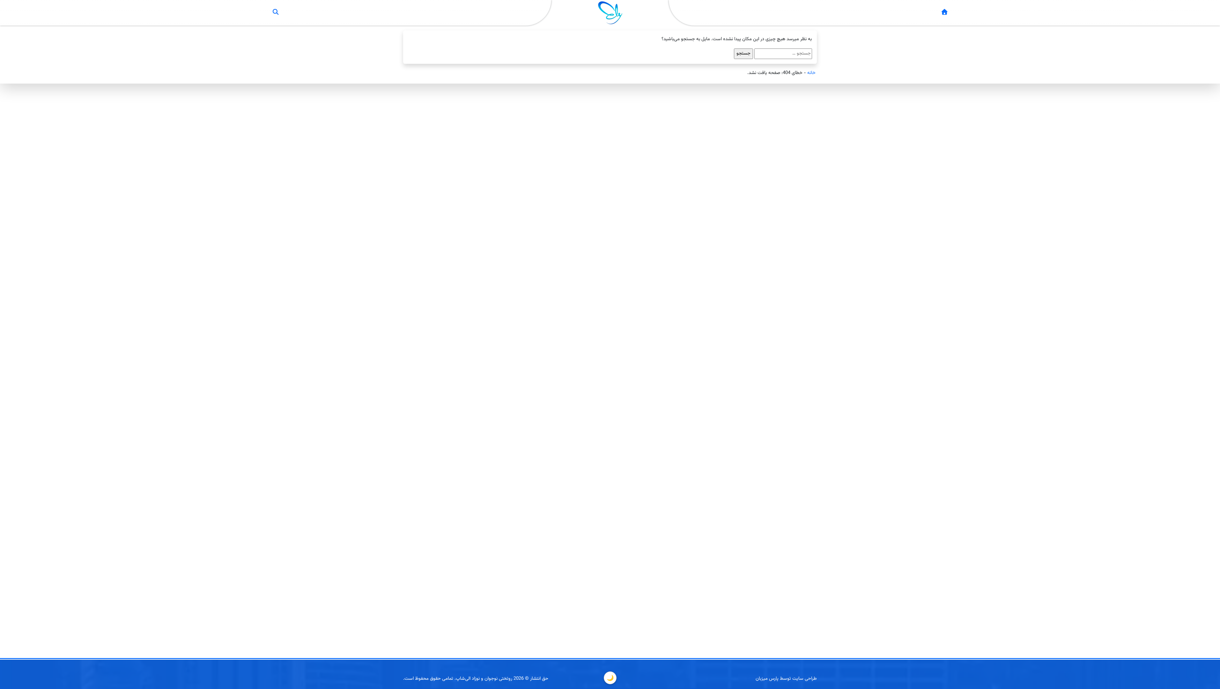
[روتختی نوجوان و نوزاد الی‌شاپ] (944, 13)
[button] (276, 12)
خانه (811, 73)
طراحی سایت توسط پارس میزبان (786, 678)
